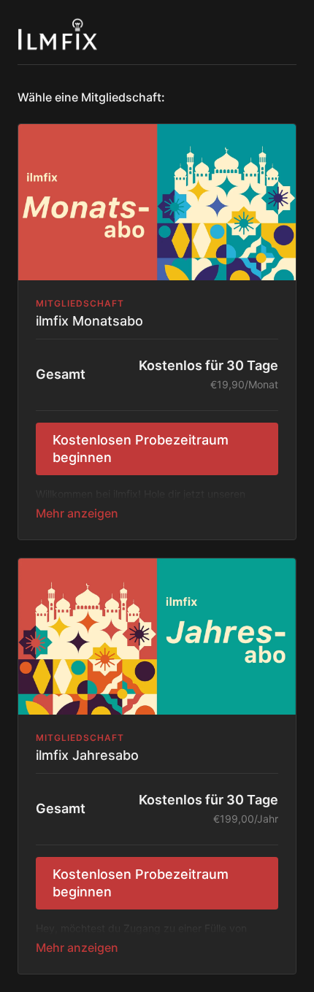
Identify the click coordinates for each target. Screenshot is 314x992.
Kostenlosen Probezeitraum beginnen (141, 448)
